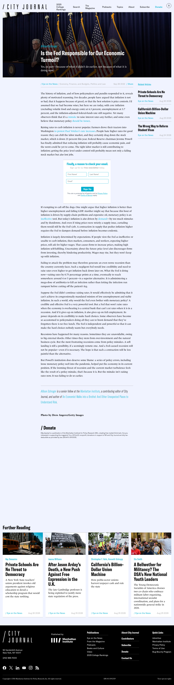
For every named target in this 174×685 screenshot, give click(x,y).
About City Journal (130, 632)
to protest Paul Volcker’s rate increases (74, 130)
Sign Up (87, 189)
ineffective (46, 218)
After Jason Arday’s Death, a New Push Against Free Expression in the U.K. (64, 574)
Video (89, 652)
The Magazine (90, 7)
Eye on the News (14, 613)
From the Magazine (96, 641)
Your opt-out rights (164, 678)
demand (102, 218)
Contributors (128, 638)
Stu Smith (138, 559)
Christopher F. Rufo (99, 559)
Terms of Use (158, 648)
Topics (120, 7)
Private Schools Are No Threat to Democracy (151, 94)
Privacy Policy (103, 193)
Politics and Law (98, 84)
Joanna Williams (55, 559)
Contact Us (127, 658)
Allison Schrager (49, 46)
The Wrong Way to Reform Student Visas (153, 128)
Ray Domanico (11, 559)
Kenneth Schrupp (115, 559)
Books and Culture (95, 648)
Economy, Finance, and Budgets (74, 84)
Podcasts (106, 7)
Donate (158, 7)
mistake (72, 116)
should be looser (81, 120)
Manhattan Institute (90, 391)
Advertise (156, 638)
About (131, 7)
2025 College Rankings (61, 7)
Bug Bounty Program (161, 652)
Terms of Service (87, 195)
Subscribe (145, 7)
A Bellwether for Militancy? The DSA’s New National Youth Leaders (150, 572)
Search (76, 7)
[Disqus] (87, 480)
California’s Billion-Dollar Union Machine (153, 111)
